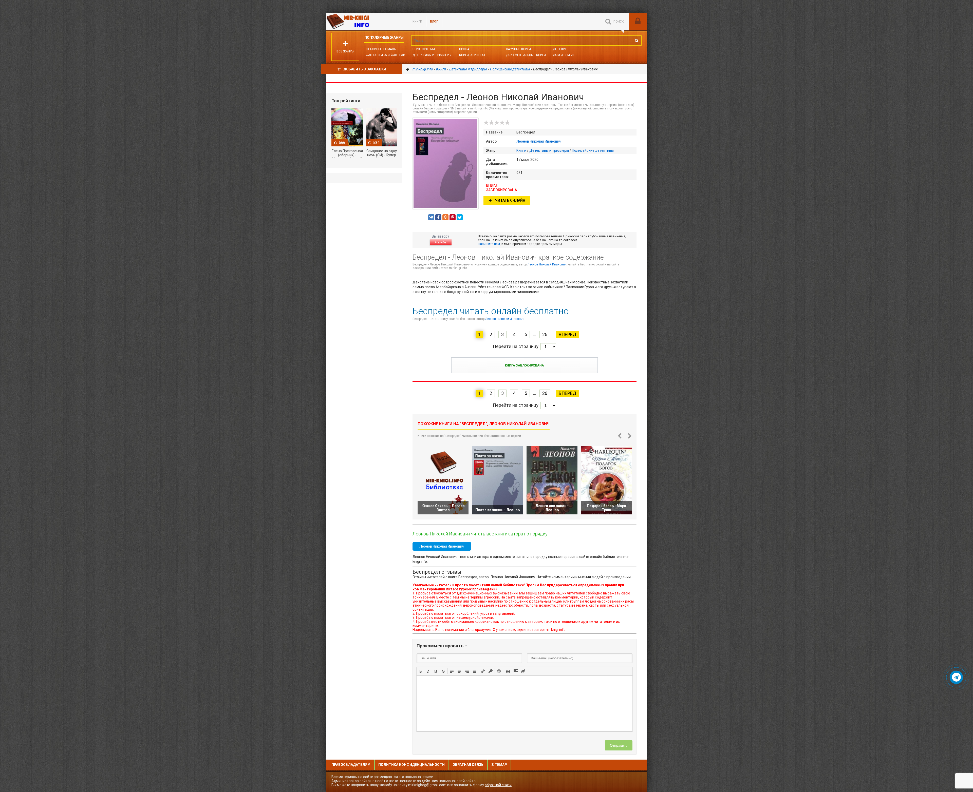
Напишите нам (489, 244)
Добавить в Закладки (364, 69)
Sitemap (499, 765)
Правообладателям (350, 765)
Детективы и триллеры (549, 150)
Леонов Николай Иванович (538, 141)
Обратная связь (468, 765)
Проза (464, 49)
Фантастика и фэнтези (385, 55)
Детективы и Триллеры (432, 55)
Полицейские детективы (593, 150)
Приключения (424, 49)
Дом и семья (563, 55)
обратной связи (498, 785)
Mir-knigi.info (364, 21)
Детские (560, 49)
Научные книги (518, 49)
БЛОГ (434, 21)
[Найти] (636, 40)
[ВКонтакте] (431, 217)
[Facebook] (438, 217)
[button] (420, 671)
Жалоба (440, 242)
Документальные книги (526, 55)
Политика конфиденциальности (411, 765)
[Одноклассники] (445, 217)
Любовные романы (381, 49)
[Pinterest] (453, 217)
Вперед (567, 334)
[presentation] (420, 670)
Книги (417, 21)
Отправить (618, 745)
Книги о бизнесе (472, 55)
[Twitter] (460, 217)
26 (544, 334)
